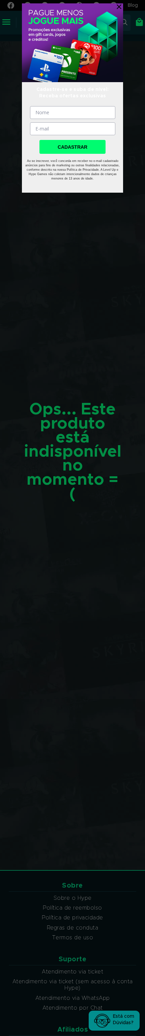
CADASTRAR (72, 147)
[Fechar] (117, 6)
